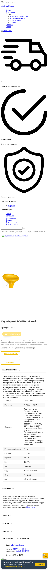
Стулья (8, 214)
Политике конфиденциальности (14, 566)
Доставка (6, 488)
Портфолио (10, 12)
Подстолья (10, 216)
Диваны (9, 220)
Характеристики (9, 370)
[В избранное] (40, 237)
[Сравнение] (44, 237)
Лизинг (13, 23)
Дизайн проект (16, 20)
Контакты (9, 25)
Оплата (8, 27)
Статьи (8, 10)
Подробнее (30, 507)
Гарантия (6, 515)
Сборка (5, 523)
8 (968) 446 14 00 (22, 551)
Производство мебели (19, 16)
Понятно (40, 564)
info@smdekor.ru (17, 545)
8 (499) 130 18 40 (19, 549)
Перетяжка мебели (17, 18)
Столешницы (11, 218)
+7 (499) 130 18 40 (9, 2)
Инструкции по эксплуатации (15, 538)
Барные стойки (12, 224)
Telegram (45, 555)
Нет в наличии (11, 353)
